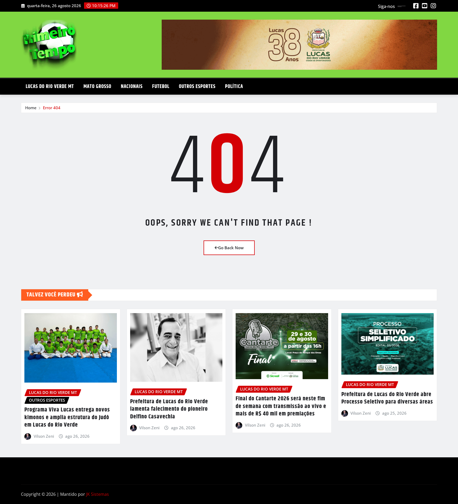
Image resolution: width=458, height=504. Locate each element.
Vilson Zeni (44, 436)
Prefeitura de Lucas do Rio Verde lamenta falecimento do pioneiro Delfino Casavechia (169, 409)
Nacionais (132, 86)
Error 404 (51, 107)
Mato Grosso (97, 86)
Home (31, 107)
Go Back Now (231, 247)
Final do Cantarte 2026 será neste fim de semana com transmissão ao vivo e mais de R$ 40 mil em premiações (281, 406)
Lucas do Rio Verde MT (50, 86)
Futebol (160, 86)
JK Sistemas (97, 494)
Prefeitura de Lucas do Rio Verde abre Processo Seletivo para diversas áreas (387, 398)
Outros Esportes (197, 86)
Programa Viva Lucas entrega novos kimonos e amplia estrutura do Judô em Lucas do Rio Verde (67, 417)
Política (234, 86)
